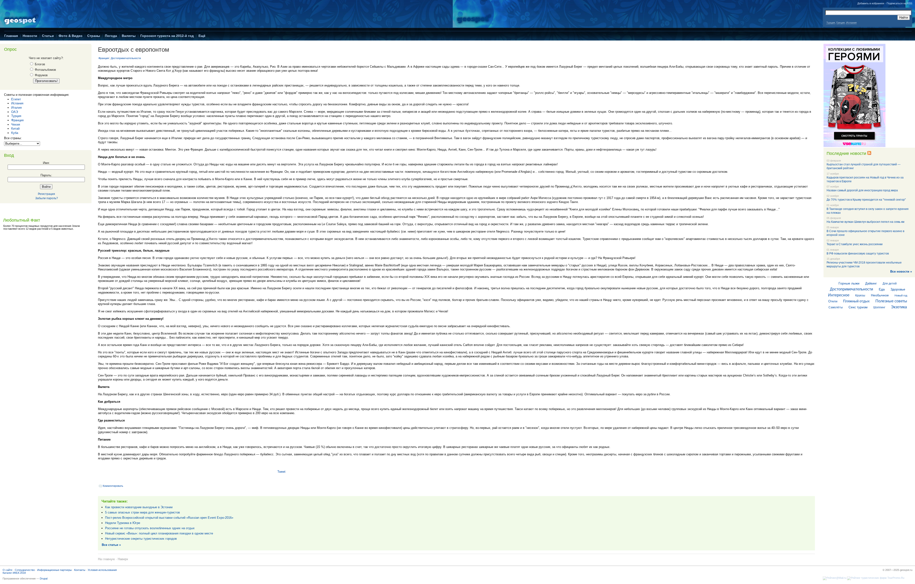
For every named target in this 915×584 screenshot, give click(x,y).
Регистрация (46, 194)
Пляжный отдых (856, 301)
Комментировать (113, 485)
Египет (16, 99)
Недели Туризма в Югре (122, 523)
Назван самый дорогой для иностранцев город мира (862, 190)
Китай (15, 128)
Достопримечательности (126, 58)
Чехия (15, 124)
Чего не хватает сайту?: (46, 58)
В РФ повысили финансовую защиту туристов (858, 253)
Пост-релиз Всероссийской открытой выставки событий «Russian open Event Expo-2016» (169, 517)
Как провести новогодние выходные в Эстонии (139, 507)
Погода (111, 36)
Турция (830, 22)
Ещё (201, 36)
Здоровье (897, 289)
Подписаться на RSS (899, 3)
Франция (17, 120)
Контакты (79, 570)
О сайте (7, 570)
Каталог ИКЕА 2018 (14, 572)
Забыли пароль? (46, 198)
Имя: (46, 163)
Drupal (43, 578)
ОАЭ (14, 112)
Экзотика (899, 307)
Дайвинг (871, 283)
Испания (851, 22)
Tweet (281, 471)
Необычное (880, 295)
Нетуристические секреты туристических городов (141, 538)
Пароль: (46, 175)
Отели (832, 301)
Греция (840, 22)
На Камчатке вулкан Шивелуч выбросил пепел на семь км (865, 221)
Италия (16, 107)
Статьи (48, 36)
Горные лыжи (849, 283)
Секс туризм (858, 307)
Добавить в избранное (870, 3)
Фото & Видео (70, 36)
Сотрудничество (25, 570)
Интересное (838, 295)
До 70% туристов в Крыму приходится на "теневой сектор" (866, 199)
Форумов (41, 75)
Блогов (39, 64)
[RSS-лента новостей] (869, 153)
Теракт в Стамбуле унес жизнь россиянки (855, 244)
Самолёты (836, 307)
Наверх (123, 559)
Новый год (901, 295)
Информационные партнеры (54, 570)
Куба (14, 133)
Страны (93, 36)
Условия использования (102, 570)
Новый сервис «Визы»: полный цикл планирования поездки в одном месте (159, 533)
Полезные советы (891, 301)
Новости (30, 36)
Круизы (860, 295)
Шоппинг (879, 307)
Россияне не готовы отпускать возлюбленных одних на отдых (150, 528)
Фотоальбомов (45, 69)
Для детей (890, 283)
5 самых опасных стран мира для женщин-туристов (142, 512)
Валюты (129, 36)
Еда (882, 289)
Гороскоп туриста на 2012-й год (167, 36)
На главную (106, 559)
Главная (11, 36)
